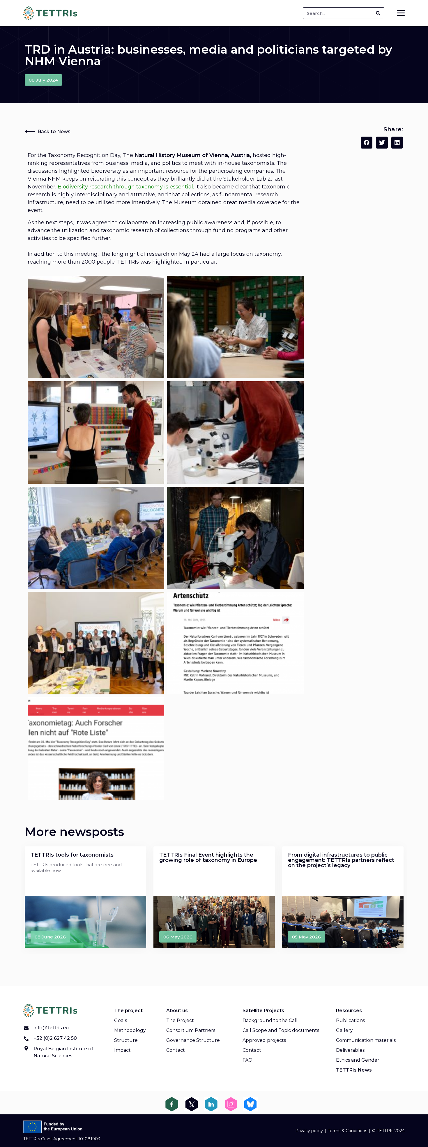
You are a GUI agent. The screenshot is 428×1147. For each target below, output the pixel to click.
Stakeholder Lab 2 (247, 179)
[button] (43, 80)
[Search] (378, 13)
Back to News (54, 131)
